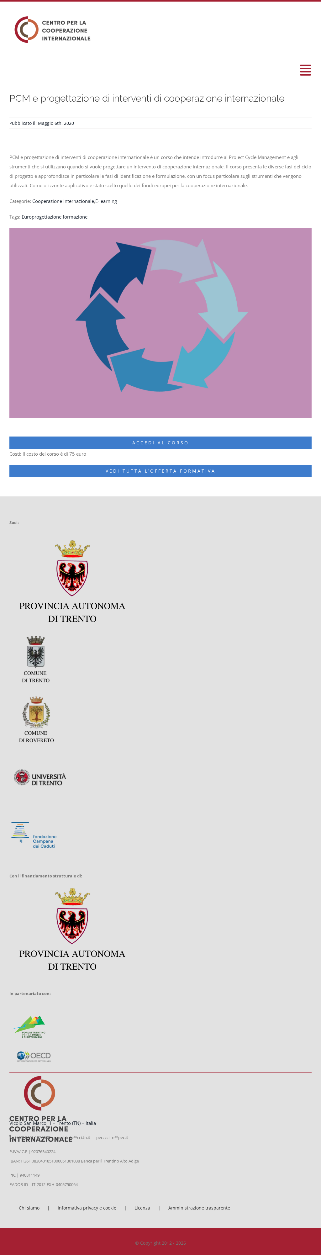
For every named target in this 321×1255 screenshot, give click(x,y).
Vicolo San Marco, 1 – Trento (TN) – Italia (52, 1123)
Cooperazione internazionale (63, 201)
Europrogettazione (41, 217)
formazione (75, 217)
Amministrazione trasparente (199, 1208)
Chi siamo (29, 1208)
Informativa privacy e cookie (87, 1208)
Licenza (142, 1208)
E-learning (106, 201)
